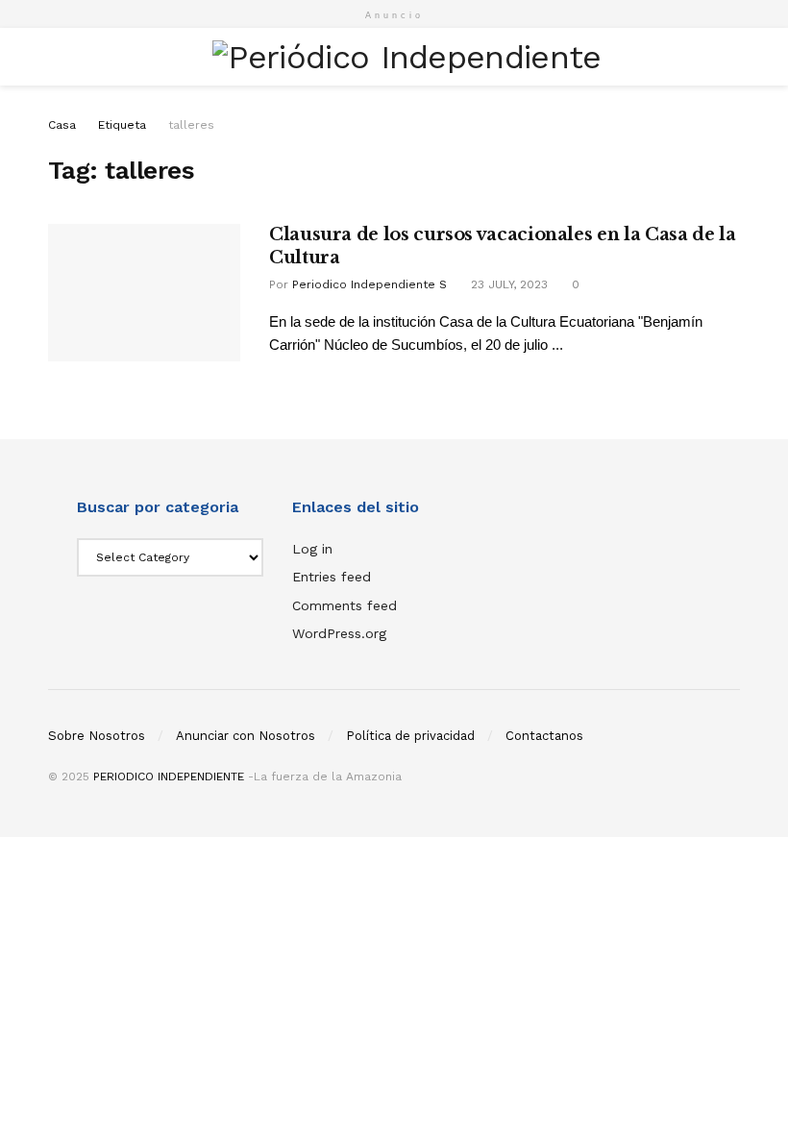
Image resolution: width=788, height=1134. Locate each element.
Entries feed (331, 576)
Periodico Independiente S (369, 284)
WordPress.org (339, 633)
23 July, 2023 (507, 284)
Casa (62, 125)
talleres (191, 125)
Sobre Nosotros (96, 735)
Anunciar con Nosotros (245, 735)
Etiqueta (122, 125)
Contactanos (544, 735)
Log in (312, 548)
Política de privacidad (410, 735)
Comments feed (344, 605)
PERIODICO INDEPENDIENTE (168, 776)
